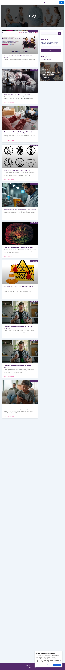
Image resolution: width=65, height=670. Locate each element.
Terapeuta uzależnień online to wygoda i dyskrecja (18, 132)
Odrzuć (48, 664)
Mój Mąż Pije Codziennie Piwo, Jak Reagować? (17, 94)
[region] (48, 659)
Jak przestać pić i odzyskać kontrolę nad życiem (17, 170)
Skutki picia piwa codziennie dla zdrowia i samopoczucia (20, 209)
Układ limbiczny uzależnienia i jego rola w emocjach (18, 247)
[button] (44, 2)
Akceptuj (57, 664)
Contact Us (46, 77)
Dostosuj (40, 664)
